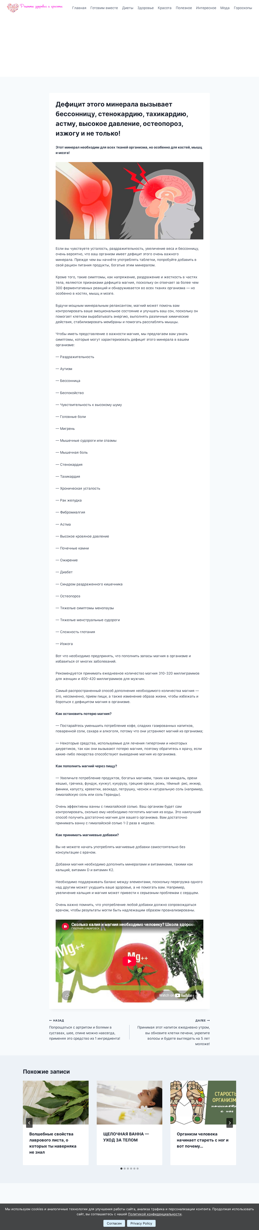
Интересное (206, 8)
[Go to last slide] (29, 1123)
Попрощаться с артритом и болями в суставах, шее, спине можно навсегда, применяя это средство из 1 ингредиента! (84, 1029)
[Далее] (229, 1123)
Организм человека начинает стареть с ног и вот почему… (202, 1140)
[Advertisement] (129, 46)
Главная (79, 8)
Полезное (184, 8)
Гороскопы (243, 8)
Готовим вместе (104, 8)
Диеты (127, 8)
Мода (225, 8)
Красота (165, 8)
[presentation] (56, 1102)
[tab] (121, 1169)
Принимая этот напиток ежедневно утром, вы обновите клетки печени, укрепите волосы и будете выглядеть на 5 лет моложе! (173, 1032)
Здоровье (145, 8)
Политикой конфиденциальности (155, 1214)
